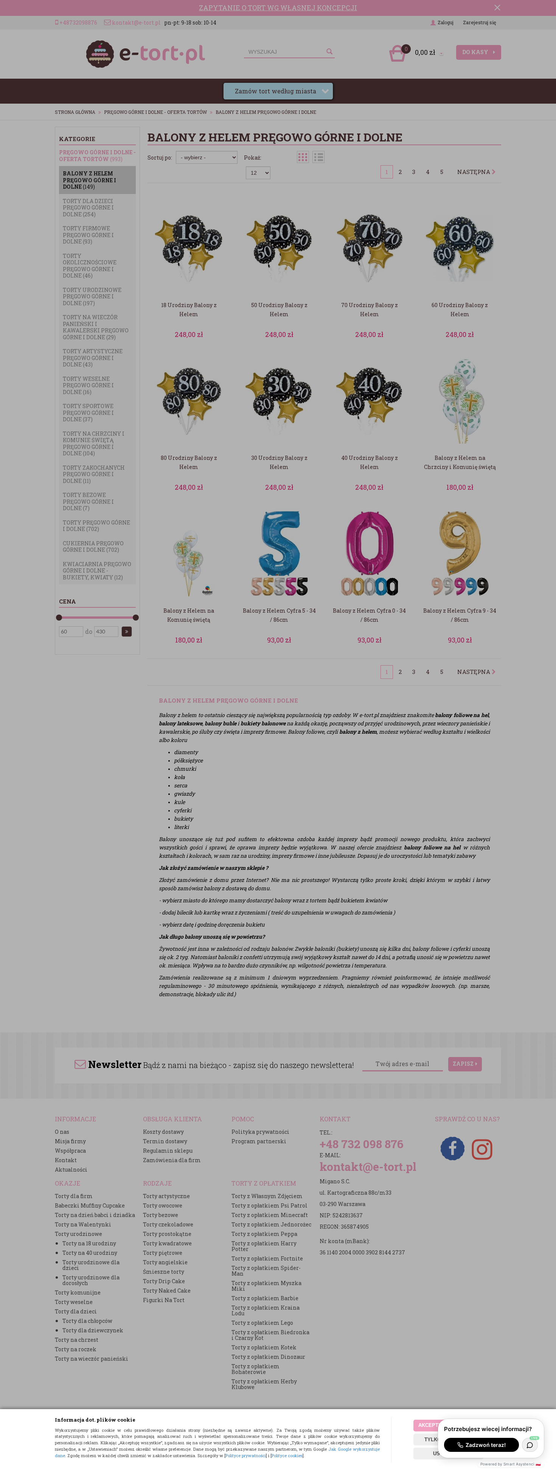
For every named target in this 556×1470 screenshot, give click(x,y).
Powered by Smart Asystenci (510, 1464)
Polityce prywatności (245, 1455)
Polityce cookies (287, 1455)
